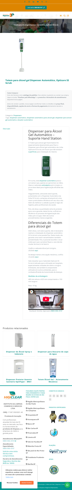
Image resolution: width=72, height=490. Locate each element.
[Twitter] (65, 396)
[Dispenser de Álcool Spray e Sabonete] (19, 340)
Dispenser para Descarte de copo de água (53, 353)
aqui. (37, 257)
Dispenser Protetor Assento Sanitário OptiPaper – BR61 (19, 380)
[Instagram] (54, 396)
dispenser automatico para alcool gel (41, 118)
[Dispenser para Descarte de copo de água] (53, 340)
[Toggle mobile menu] (68, 16)
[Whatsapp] (50, 399)
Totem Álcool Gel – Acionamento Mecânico (53, 380)
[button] (67, 485)
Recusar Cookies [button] (12, 482)
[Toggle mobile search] (64, 16)
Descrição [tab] (6, 129)
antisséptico (46, 185)
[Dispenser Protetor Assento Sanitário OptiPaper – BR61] (19, 368)
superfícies (32, 152)
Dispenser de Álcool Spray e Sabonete (19, 353)
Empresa (58, 484)
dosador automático (25, 120)
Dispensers (17, 115)
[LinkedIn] (57, 396)
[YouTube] (61, 396)
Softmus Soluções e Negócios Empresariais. (46, 487)
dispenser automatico (18, 118)
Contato (64, 484)
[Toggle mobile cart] (61, 16)
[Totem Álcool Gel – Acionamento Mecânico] (53, 368)
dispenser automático (47, 181)
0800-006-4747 (57, 311)
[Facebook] (50, 396)
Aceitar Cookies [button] (27, 482)
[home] (13, 391)
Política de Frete (50, 484)
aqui (36, 250)
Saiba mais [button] (9, 477)
